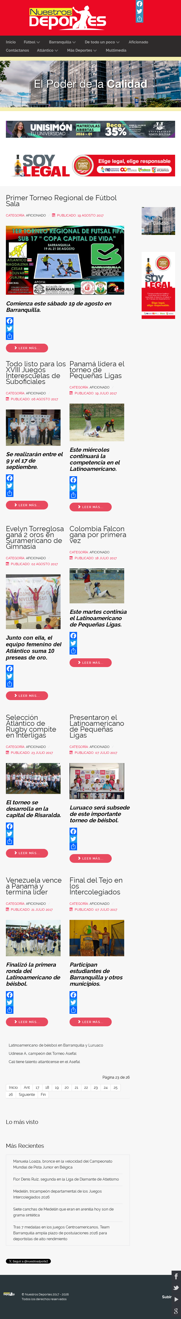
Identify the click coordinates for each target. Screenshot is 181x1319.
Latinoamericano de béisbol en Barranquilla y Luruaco (56, 1045)
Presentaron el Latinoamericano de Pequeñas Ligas (97, 726)
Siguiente (27, 1094)
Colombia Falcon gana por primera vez (98, 535)
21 (76, 1087)
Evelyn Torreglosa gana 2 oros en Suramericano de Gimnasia (35, 538)
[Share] (158, 19)
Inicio (13, 1087)
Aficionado (36, 215)
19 (57, 1087)
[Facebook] (158, 4)
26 (11, 1094)
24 (106, 1087)
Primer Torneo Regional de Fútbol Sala (61, 201)
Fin (43, 1094)
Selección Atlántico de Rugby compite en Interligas (31, 726)
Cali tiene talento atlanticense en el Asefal (44, 1062)
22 (86, 1087)
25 (116, 1087)
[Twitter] (158, 11)
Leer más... (28, 348)
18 (47, 1087)
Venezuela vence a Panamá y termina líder (34, 886)
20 (67, 1087)
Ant (27, 1087)
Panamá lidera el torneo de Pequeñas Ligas (97, 370)
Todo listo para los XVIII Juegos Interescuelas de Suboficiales (36, 373)
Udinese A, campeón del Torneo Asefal (42, 1053)
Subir (167, 1297)
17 (37, 1087)
